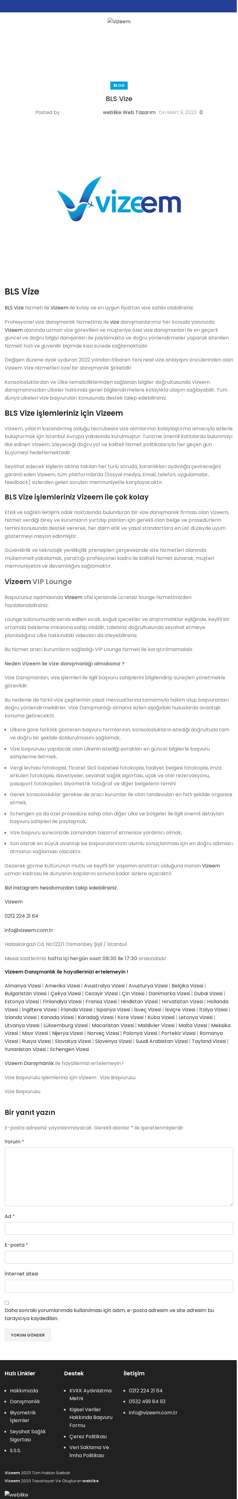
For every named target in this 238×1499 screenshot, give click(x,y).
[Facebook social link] (111, 6)
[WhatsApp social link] (126, 6)
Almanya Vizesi (23, 985)
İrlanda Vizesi (76, 1009)
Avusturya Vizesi (148, 985)
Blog (119, 85)
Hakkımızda (24, 1390)
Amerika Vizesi (62, 985)
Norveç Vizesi (103, 1033)
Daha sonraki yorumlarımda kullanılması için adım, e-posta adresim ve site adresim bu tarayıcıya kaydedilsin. (109, 1314)
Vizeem (59, 307)
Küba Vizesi (161, 1017)
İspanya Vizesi (113, 1009)
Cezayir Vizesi (101, 993)
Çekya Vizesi (66, 993)
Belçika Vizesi (187, 985)
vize (114, 322)
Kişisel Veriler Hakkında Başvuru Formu (90, 1417)
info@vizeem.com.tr (29, 930)
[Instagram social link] (119, 6)
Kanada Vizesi (57, 1017)
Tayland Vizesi (209, 1041)
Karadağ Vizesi (95, 1017)
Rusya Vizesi (36, 1041)
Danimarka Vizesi (169, 993)
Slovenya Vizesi (113, 1041)
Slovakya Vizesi (73, 1041)
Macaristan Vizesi (113, 1025)
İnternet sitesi (21, 1273)
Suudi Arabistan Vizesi (162, 1041)
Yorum (14, 1141)
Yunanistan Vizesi (25, 1049)
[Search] (230, 22)
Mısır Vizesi (35, 1033)
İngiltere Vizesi (39, 1009)
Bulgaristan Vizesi (25, 993)
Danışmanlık (25, 1401)
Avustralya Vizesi (104, 985)
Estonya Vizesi (22, 1001)
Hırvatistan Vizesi (182, 1001)
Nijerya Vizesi (67, 1033)
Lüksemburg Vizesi (65, 1025)
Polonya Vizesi (140, 1033)
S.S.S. (15, 1450)
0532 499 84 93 (147, 1401)
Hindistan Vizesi (139, 1001)
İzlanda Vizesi (21, 1017)
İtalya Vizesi (213, 1009)
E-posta (16, 1244)
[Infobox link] (121, 44)
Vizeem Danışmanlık (29, 1063)
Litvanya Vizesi (22, 1025)
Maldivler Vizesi (156, 1025)
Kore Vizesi (130, 1017)
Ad (10, 1216)
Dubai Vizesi (208, 993)
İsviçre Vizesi (180, 1009)
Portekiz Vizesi (178, 1033)
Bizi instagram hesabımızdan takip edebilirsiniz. (61, 887)
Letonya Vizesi (195, 1017)
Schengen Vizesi (69, 1049)
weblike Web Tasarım (129, 112)
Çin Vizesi (133, 993)
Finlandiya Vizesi (62, 1001)
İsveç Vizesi (147, 1009)
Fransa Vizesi (101, 1001)
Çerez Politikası (88, 1436)
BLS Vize (14, 307)
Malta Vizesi (192, 1025)
